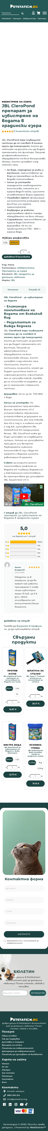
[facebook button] (4, 1104)
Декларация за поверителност (18, 1051)
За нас (5, 1067)
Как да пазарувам (11, 1039)
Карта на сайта (14, 1059)
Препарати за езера (14, 271)
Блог (4, 1082)
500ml (9, 688)
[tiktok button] (26, 1104)
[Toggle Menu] (45, 13)
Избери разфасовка (15, 237)
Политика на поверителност (18, 1048)
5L (17, 694)
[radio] (5, 243)
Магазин (17, 18)
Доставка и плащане (13, 1042)
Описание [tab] (13, 289)
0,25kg (32, 762)
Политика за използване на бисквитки (22, 1054)
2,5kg (40, 768)
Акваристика (29, 18)
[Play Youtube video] (24, 496)
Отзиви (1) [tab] (34, 289)
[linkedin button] (10, 1104)
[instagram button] (16, 1104)
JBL (13, 280)
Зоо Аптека (8, 1073)
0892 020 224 (13, 1095)
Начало (5, 1063)
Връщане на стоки (12, 1045)
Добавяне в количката (17, 257)
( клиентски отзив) (26, 131)
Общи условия (9, 1036)
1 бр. (40, 688)
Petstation (6, 18)
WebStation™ (38, 1127)
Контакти (7, 1079)
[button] (22, 13)
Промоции (7, 1076)
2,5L (17, 688)
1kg (40, 762)
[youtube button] (21, 1104)
